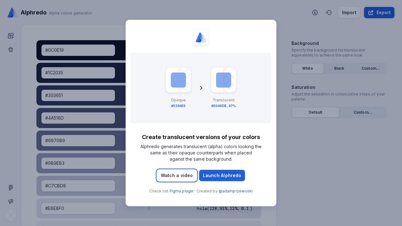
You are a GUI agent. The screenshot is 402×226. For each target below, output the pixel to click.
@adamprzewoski (236, 191)
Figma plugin (181, 191)
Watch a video (177, 175)
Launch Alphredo (222, 175)
